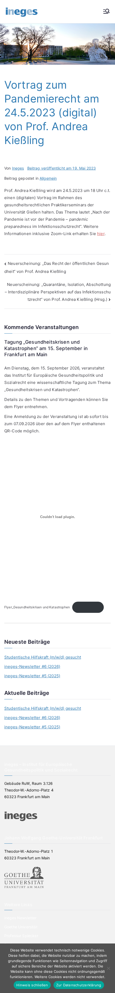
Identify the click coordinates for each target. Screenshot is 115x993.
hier (101, 233)
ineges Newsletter (20, 918)
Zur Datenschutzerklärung (78, 985)
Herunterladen (88, 607)
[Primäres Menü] (106, 11)
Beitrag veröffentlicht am (61, 168)
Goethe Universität (20, 927)
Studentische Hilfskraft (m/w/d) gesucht (42, 657)
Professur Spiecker (21, 935)
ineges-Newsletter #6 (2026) (32, 666)
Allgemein (48, 178)
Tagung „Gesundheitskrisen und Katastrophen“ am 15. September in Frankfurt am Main (46, 348)
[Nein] (108, 968)
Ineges (18, 168)
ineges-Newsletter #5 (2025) (32, 675)
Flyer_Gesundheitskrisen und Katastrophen (37, 607)
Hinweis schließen (32, 985)
